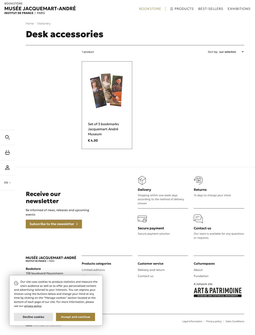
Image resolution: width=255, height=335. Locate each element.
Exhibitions (239, 9)
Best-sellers (210, 9)
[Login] (7, 167)
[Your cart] (7, 152)
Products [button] (184, 9)
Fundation (201, 276)
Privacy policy (214, 321)
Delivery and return (151, 270)
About (198, 270)
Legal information (192, 321)
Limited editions (93, 270)
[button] (7, 137)
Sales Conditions (235, 321)
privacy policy (32, 306)
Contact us (145, 276)
